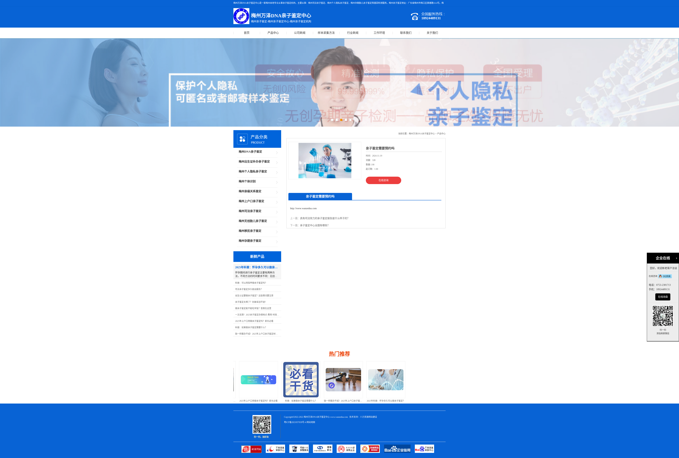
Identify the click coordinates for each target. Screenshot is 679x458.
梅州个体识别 (247, 181)
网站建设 (372, 417)
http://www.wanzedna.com (303, 208)
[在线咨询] (665, 276)
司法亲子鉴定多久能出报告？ (424, 401)
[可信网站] (372, 452)
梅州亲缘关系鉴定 (250, 191)
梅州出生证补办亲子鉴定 (254, 161)
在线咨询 (383, 180)
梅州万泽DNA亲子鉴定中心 (422, 133)
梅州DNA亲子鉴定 (250, 151)
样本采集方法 (326, 32)
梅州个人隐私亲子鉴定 (253, 171)
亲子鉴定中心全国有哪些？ (315, 225)
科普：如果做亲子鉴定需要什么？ (255, 401)
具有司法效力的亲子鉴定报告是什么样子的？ (325, 218)
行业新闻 (352, 32)
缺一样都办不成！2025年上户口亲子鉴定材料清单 (301, 401)
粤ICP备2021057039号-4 (295, 422)
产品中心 (273, 32)
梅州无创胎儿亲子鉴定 (253, 220)
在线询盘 (663, 296)
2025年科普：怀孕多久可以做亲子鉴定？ (339, 401)
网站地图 (311, 422)
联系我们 (405, 32)
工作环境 (379, 32)
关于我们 (432, 32)
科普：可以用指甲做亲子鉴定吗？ (382, 401)
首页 (246, 32)
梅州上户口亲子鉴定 (251, 201)
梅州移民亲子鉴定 (250, 230)
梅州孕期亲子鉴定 (250, 240)
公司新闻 (299, 32)
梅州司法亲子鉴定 (250, 211)
